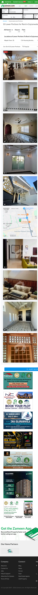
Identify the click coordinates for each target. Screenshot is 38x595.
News (20, 568)
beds (25, 15)
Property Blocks (19, 2)
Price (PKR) (5, 15)
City (11, 9)
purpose (5, 9)
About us (4, 566)
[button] (5, 12)
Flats (23, 30)
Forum (21, 571)
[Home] (2, 2)
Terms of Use (5, 579)
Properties (8, 2)
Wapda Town (9, 40)
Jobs (2, 571)
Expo (20, 573)
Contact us (4, 568)
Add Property (23, 579)
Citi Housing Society (27, 40)
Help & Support (5, 573)
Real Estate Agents (24, 576)
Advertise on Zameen (7, 576)
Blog (20, 566)
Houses (17, 30)
